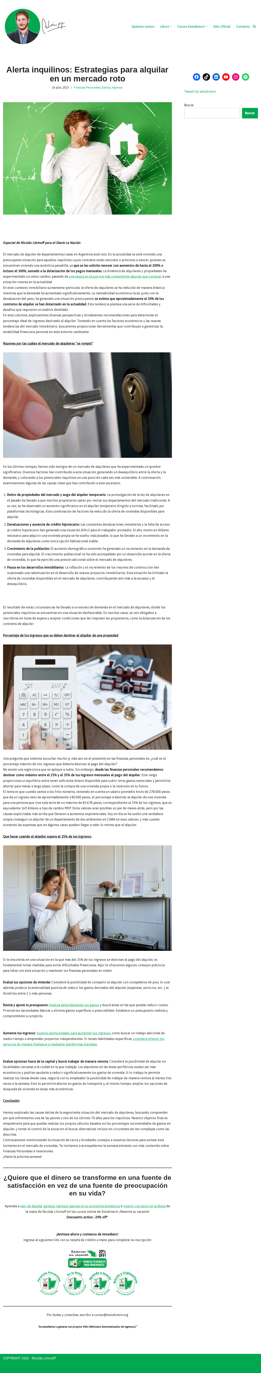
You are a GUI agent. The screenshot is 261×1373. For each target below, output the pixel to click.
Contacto (243, 26)
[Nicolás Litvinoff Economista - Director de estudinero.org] (35, 26)
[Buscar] (254, 26)
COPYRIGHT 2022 (16, 1368)
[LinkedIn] (216, 77)
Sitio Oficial (221, 26)
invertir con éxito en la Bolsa (144, 1206)
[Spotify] (245, 77)
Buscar (189, 105)
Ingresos (117, 87)
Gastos (106, 87)
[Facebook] (196, 77)
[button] (171, 26)
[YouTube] (226, 77)
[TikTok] (206, 77)
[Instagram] (235, 77)
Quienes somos (143, 26)
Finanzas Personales (87, 87)
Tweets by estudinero (200, 91)
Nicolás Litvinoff (60, 1368)
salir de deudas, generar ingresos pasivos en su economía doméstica (70, 1206)
